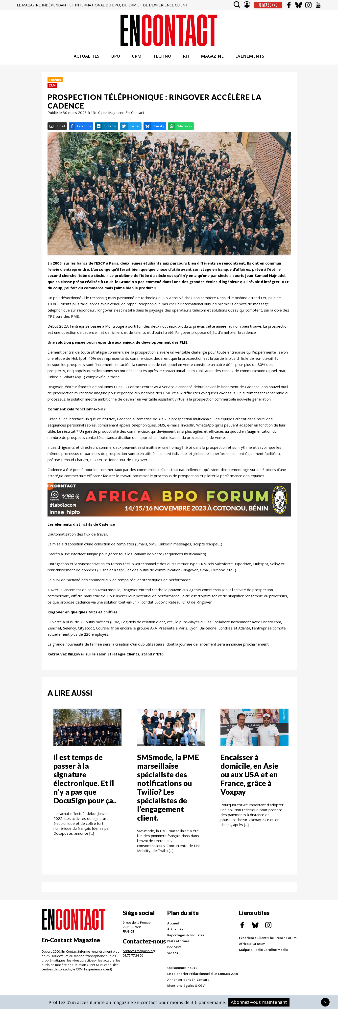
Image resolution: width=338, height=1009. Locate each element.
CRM (137, 56)
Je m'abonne (268, 5)
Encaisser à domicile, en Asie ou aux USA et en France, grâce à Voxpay (249, 774)
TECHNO (162, 56)
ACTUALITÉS (86, 56)
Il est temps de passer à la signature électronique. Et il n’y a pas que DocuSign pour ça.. (85, 779)
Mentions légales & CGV (186, 985)
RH (186, 56)
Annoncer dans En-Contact (188, 979)
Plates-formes (178, 941)
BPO (115, 56)
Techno (55, 79)
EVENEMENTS (249, 56)
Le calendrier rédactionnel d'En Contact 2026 (202, 973)
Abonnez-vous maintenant (259, 1002)
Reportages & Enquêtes (185, 935)
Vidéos (172, 953)
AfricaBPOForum (252, 944)
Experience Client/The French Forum (267, 938)
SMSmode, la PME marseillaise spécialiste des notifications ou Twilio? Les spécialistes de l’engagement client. (168, 787)
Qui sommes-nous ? (182, 967)
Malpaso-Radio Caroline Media (263, 949)
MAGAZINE (212, 56)
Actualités (175, 929)
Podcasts (174, 947)
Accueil (173, 923)
